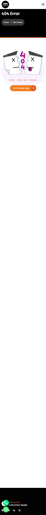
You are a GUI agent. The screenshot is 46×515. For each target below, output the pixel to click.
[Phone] (6, 503)
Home (6, 22)
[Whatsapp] (6, 509)
